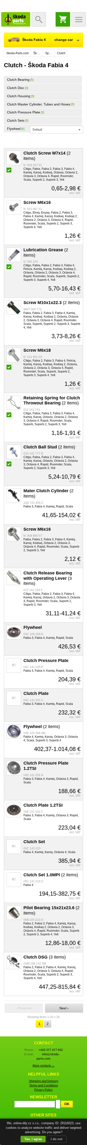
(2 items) (51, 302)
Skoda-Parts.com (15, 19)
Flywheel (14, 129)
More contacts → (44, 1065)
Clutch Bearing (18, 80)
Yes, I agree (33, 1139)
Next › (64, 1008)
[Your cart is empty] (63, 19)
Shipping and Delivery (43, 1081)
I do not (56, 1139)
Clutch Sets (15, 120)
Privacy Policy (43, 1090)
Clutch (61, 53)
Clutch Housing (18, 96)
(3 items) (47, 578)
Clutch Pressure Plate (23, 112)
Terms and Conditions (43, 1085)
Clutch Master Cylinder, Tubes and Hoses (38, 104)
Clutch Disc (15, 88)
